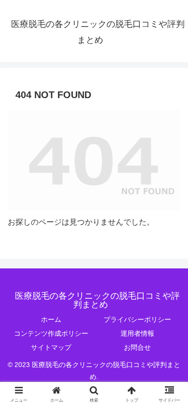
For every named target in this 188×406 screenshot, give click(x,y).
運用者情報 (137, 333)
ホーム (51, 319)
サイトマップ (51, 347)
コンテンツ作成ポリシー (51, 333)
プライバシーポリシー (137, 319)
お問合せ (137, 347)
